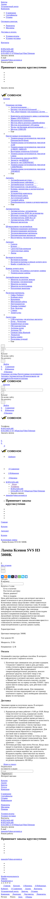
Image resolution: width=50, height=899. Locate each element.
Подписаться (7, 774)
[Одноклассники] (5, 576)
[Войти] (2, 438)
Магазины (10, 28)
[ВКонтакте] (2, 576)
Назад (14, 484)
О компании (11, 13)
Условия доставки (13, 38)
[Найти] (3, 361)
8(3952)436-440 (7, 49)
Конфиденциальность (10, 876)
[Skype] (22, 576)
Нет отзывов (6, 565)
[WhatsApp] (19, 576)
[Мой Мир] (9, 576)
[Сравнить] (3, 571)
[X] (12, 576)
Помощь (4, 809)
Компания (5, 789)
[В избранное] (3, 568)
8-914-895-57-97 (18, 53)
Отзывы (9, 17)
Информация (6, 800)
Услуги (4, 787)
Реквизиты (10, 26)
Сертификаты (11, 15)
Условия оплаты (12, 36)
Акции (4, 783)
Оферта (4, 879)
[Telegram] (26, 576)
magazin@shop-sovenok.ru (11, 60)
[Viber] (16, 576)
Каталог (4, 780)
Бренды (4, 785)
